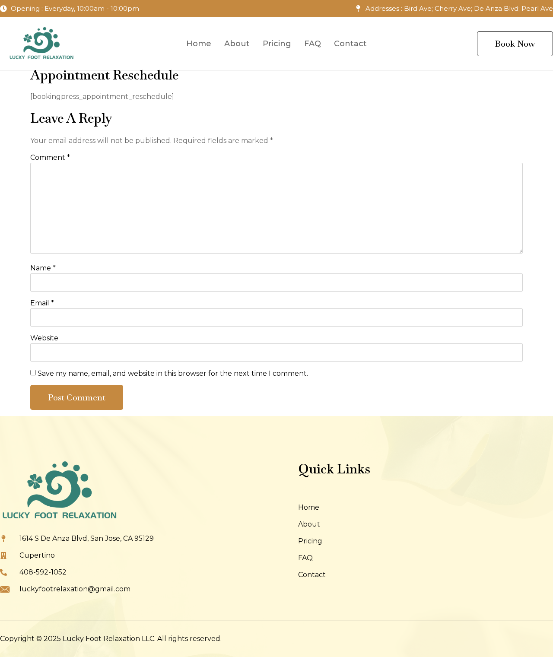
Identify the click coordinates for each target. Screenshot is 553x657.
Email (42, 303)
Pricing (277, 43)
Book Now (515, 43)
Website (44, 338)
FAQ (312, 43)
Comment (50, 157)
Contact (350, 43)
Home (198, 43)
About (237, 43)
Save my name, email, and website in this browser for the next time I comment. (173, 373)
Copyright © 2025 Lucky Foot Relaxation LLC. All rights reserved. (111, 639)
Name (43, 268)
